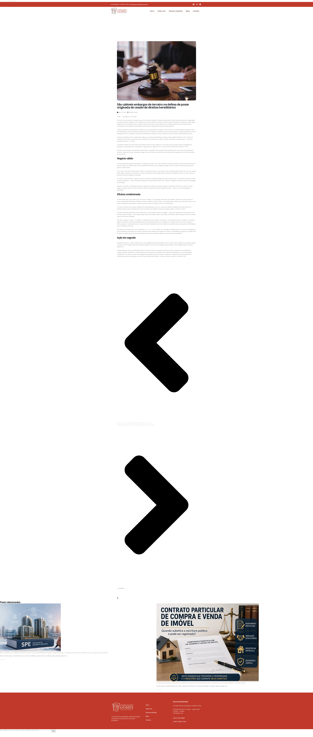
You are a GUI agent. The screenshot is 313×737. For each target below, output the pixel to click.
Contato (196, 11)
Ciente (53, 731)
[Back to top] (117, 598)
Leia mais (2, 659)
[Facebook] (193, 4)
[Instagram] (196, 4)
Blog (188, 11)
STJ (121, 116)
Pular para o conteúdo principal (8, 1)
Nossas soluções (176, 11)
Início (152, 11)
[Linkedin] (200, 4)
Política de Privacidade (45, 730)
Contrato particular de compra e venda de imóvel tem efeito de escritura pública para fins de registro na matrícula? (200, 683)
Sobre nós (162, 11)
